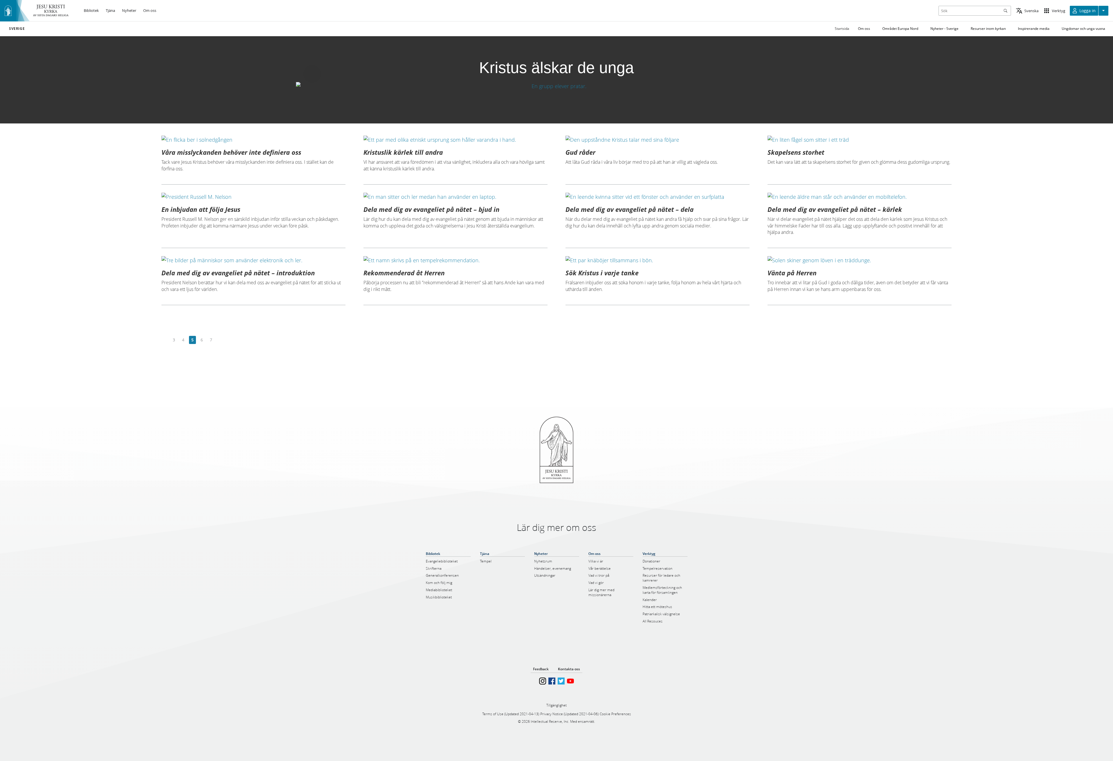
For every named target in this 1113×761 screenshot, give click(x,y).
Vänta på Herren (792, 272)
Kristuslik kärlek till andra (403, 152)
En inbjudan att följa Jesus (200, 209)
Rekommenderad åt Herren (404, 272)
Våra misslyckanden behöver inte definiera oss (231, 152)
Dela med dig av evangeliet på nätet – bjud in (431, 209)
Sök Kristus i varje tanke (602, 272)
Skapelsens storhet (796, 152)
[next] (220, 340)
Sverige (17, 29)
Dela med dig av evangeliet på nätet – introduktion (238, 272)
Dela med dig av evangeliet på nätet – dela (629, 209)
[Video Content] (556, 85)
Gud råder (580, 152)
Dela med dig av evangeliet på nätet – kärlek (835, 209)
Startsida (842, 28)
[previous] (164, 340)
